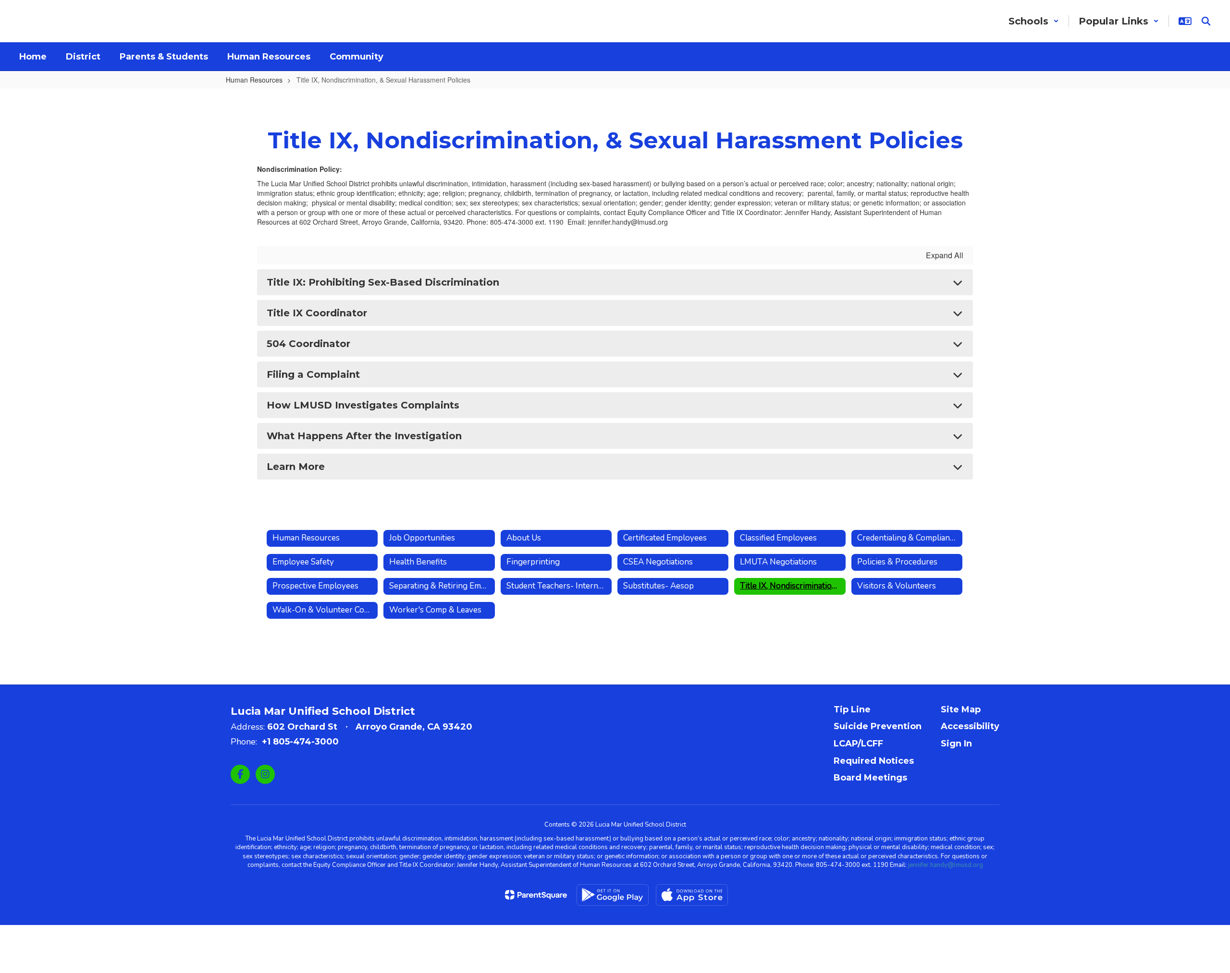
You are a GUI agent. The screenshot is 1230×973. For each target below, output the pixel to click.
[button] (1034, 21)
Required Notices (874, 761)
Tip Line (852, 709)
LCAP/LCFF (858, 743)
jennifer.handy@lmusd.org (945, 865)
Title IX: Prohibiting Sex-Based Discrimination (383, 282)
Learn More (296, 466)
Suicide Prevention (878, 726)
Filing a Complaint (313, 374)
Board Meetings (870, 777)
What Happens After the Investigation (364, 436)
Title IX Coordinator (317, 313)
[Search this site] (1206, 21)
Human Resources (254, 79)
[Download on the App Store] (692, 895)
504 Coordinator (308, 343)
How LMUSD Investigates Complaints (363, 405)
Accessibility (970, 726)
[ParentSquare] (536, 895)
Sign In (956, 743)
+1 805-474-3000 (300, 741)
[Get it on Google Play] (613, 895)
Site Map (961, 709)
